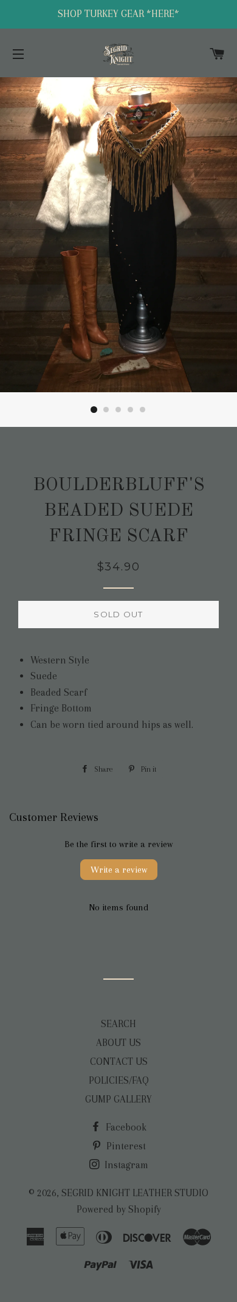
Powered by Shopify (119, 1209)
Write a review (119, 869)
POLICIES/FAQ (119, 1080)
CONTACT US (119, 1061)
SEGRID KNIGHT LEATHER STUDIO (134, 1193)
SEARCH (118, 1024)
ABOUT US (118, 1042)
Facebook (124, 1127)
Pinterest (125, 1146)
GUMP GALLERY (118, 1099)
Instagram (125, 1165)
